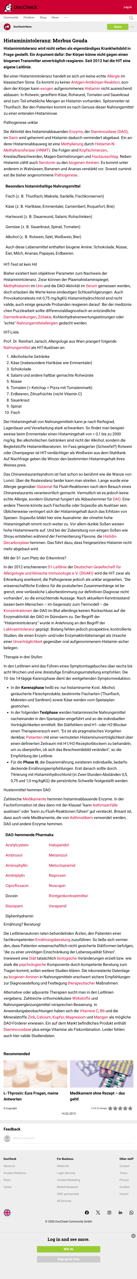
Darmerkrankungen (20, 317)
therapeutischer (81, 983)
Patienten (34, 737)
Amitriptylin (15, 875)
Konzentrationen (18, 610)
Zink (31, 1017)
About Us (9, 1166)
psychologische (32, 964)
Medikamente (34, 799)
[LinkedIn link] (120, 1213)
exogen (46, 88)
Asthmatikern (81, 817)
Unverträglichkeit (27, 641)
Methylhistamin (17, 286)
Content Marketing (68, 1180)
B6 (102, 1011)
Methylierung (72, 144)
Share (118, 26)
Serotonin (47, 162)
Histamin (92, 88)
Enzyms (76, 131)
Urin (39, 286)
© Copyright (10, 1108)
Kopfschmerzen (93, 150)
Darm (13, 137)
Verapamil (57, 906)
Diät (32, 958)
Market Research (67, 1187)
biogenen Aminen (84, 162)
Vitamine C (89, 1011)
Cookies (125, 1187)
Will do (68, 1249)
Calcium (44, 1017)
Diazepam (14, 906)
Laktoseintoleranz (19, 629)
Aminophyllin (17, 865)
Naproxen (57, 875)
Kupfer (58, 1017)
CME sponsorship (68, 1194)
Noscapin (57, 885)
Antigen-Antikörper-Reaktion (95, 82)
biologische (67, 958)
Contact (124, 1166)
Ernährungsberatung (52, 939)
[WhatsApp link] (131, 1213)
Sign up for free (68, 1259)
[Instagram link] (109, 1213)
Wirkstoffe (81, 998)
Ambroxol (14, 855)
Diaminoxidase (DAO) (109, 131)
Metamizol (58, 855)
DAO (116, 499)
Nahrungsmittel (17, 347)
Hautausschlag (105, 156)
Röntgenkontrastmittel (68, 896)
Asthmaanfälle (105, 805)
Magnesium (75, 1017)
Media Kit (63, 1166)
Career (8, 1187)
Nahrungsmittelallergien (37, 323)
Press (7, 1180)
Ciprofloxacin (17, 885)
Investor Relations (15, 1173)
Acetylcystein (17, 845)
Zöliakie (45, 317)
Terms (123, 1173)
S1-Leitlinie (57, 567)
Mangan (101, 1017)
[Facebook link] (87, 1213)
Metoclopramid (62, 865)
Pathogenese (65, 175)
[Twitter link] (98, 1213)
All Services (64, 1201)
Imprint (124, 1194)
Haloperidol (59, 845)
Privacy (124, 1180)
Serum (91, 286)
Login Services (66, 1173)
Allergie (113, 76)
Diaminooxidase (17, 1029)
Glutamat (44, 486)
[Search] (130, 18)
